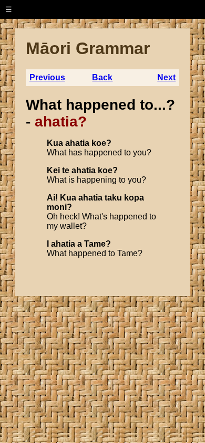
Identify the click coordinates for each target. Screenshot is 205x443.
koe (98, 143)
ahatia (77, 143)
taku (113, 197)
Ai (51, 197)
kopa (134, 197)
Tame (95, 243)
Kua (55, 143)
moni (57, 207)
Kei (53, 170)
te (65, 170)
